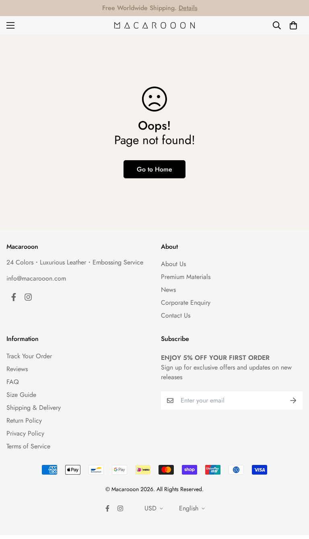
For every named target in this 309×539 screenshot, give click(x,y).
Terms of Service (28, 446)
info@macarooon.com (36, 278)
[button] (293, 25)
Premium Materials (185, 276)
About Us (173, 263)
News (168, 289)
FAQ (12, 381)
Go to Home (154, 169)
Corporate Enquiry (185, 302)
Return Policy (24, 420)
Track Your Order (29, 356)
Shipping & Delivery (33, 407)
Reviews (17, 369)
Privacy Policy (25, 433)
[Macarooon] (154, 25)
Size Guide (21, 394)
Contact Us (175, 315)
